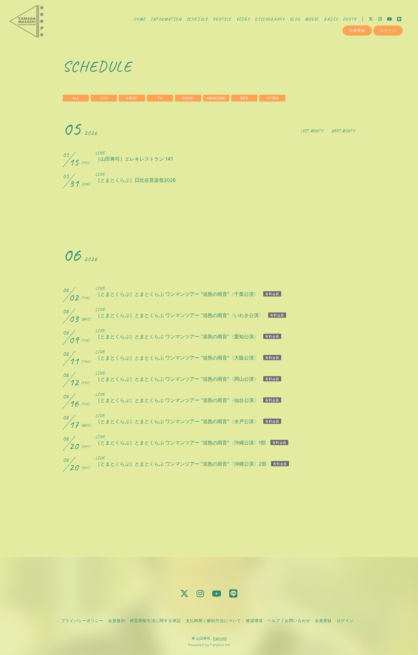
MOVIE (312, 19)
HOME (140, 19)
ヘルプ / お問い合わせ (288, 620)
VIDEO (243, 19)
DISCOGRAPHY (270, 19)
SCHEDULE (197, 19)
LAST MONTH (312, 131)
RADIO (331, 19)
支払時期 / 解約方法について (213, 620)
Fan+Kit (220, 638)
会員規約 (116, 620)
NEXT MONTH (343, 131)
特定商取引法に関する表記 (155, 620)
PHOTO (350, 19)
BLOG (295, 19)
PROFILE (222, 19)
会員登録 (357, 30)
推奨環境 (254, 620)
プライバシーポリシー (82, 620)
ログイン (388, 30)
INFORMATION (166, 19)
